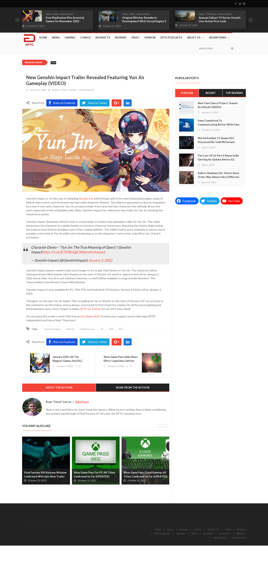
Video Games (66, 14)
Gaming (70, 37)
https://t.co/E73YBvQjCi (61, 252)
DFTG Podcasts (171, 37)
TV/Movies (134, 14)
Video (56, 14)
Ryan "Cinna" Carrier (65, 89)
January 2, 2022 (100, 260)
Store (194, 533)
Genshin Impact (52, 329)
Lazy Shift (208, 533)
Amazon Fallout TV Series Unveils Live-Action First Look (143, 19)
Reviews (120, 37)
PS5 (120, 329)
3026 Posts (82, 401)
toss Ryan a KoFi (90, 316)
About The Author (59, 387)
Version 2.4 (86, 198)
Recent (211, 92)
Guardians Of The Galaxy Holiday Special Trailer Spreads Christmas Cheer (220, 21)
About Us (194, 37)
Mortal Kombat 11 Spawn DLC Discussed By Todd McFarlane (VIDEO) (216, 141)
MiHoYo (70, 329)
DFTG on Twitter (90, 308)
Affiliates (181, 533)
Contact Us (224, 533)
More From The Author (132, 387)
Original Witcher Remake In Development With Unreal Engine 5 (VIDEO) (68, 21)
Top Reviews (234, 92)
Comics (202, 14)
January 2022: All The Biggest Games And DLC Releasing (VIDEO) (67, 360)
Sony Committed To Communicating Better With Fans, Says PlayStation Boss (219, 124)
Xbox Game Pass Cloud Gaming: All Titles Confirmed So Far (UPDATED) (95, 474)
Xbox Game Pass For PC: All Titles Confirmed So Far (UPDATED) (45, 474)
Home (43, 37)
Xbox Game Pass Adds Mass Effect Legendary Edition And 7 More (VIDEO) (121, 360)
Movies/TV (103, 37)
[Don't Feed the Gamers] (29, 38)
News (48, 14)
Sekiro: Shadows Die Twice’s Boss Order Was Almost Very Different (218, 175)
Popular (187, 92)
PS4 (111, 329)
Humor (211, 14)
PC (102, 329)
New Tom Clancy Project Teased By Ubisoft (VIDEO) (217, 105)
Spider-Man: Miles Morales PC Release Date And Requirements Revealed (144, 476)
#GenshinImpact (92, 252)
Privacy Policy (239, 537)
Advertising (217, 37)
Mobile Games (87, 329)
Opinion (150, 37)
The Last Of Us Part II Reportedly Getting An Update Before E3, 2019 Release (218, 159)
